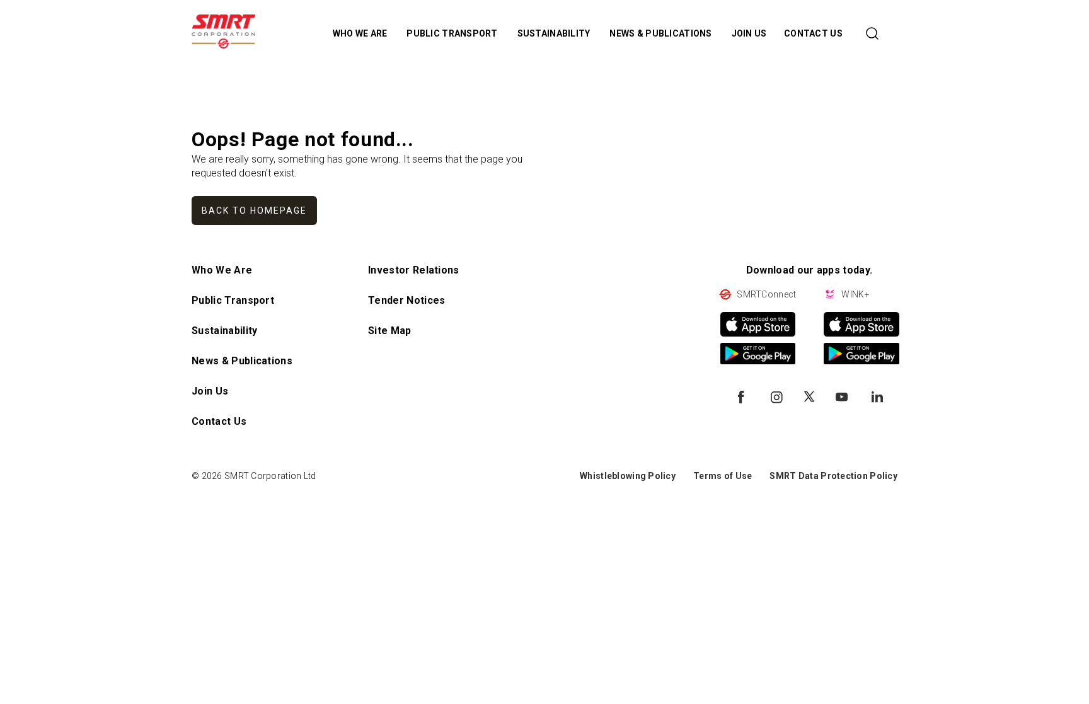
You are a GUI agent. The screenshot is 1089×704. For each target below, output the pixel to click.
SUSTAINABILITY (554, 33)
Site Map (390, 331)
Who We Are (222, 270)
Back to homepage (254, 210)
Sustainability (224, 331)
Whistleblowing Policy (628, 476)
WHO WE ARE (361, 33)
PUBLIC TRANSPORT (453, 33)
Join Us (210, 391)
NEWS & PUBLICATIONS (661, 33)
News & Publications (242, 361)
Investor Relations (413, 270)
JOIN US (749, 33)
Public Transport (233, 300)
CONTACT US (813, 33)
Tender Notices (406, 300)
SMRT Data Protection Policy (833, 476)
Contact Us (219, 421)
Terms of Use (722, 476)
